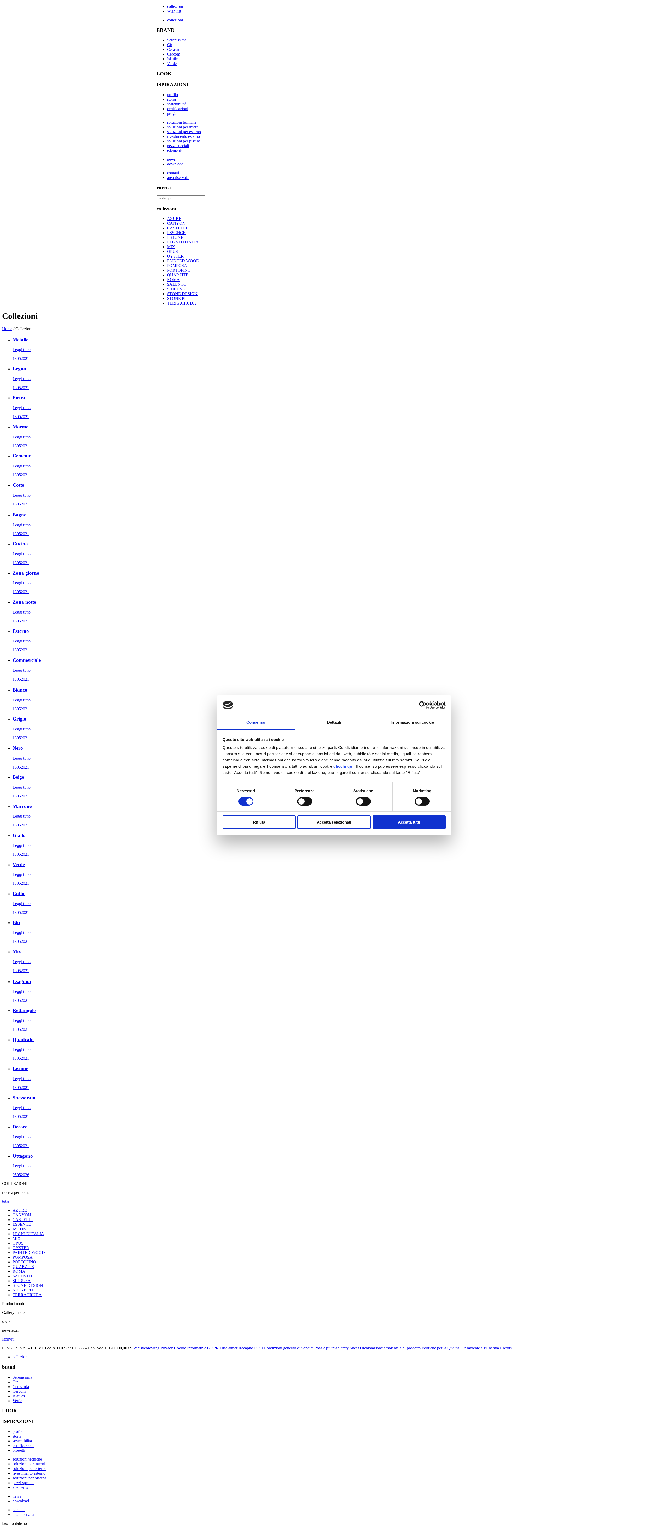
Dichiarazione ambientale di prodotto (390, 1348)
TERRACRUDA (181, 303)
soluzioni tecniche (181, 122)
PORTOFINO (179, 270)
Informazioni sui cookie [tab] (412, 722)
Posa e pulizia (325, 1348)
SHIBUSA (176, 289)
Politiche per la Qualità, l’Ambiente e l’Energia (460, 1348)
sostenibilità (176, 104)
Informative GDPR (203, 1348)
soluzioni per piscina (184, 141)
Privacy (166, 1348)
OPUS (172, 251)
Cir (169, 45)
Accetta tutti (409, 822)
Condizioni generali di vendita (288, 1348)
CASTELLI (177, 228)
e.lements (174, 150)
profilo (172, 94)
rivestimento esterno (183, 136)
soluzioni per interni (183, 127)
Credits (506, 1348)
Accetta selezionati (334, 822)
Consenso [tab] (255, 722)
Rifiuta (259, 822)
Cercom (173, 54)
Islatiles (173, 59)
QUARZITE (177, 275)
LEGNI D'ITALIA (183, 242)
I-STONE (175, 237)
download (175, 164)
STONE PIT (177, 298)
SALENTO (177, 284)
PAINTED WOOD (183, 261)
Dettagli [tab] (334, 722)
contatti (173, 173)
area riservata (178, 177)
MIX (171, 247)
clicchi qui (343, 766)
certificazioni (177, 108)
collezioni (175, 6)
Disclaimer (228, 1348)
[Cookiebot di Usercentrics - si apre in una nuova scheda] (423, 705)
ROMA (173, 279)
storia (171, 99)
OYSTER (175, 256)
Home (7, 328)
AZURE (174, 218)
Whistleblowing (146, 1348)
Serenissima (177, 40)
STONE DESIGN (182, 293)
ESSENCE (176, 232)
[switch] (304, 801)
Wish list (174, 11)
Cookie (180, 1348)
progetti (173, 113)
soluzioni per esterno (184, 131)
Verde (172, 63)
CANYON (176, 223)
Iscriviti (8, 1339)
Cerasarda (175, 49)
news (171, 159)
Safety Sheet (348, 1348)
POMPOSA (177, 265)
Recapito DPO (250, 1348)
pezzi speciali (178, 146)
